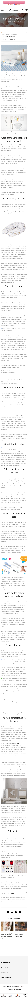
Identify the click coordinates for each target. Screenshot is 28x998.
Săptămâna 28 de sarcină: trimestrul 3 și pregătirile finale (20, 934)
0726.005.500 (21, 986)
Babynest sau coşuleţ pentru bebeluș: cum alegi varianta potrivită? (7, 934)
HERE (18, 743)
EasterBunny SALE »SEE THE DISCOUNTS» (14, 2)
